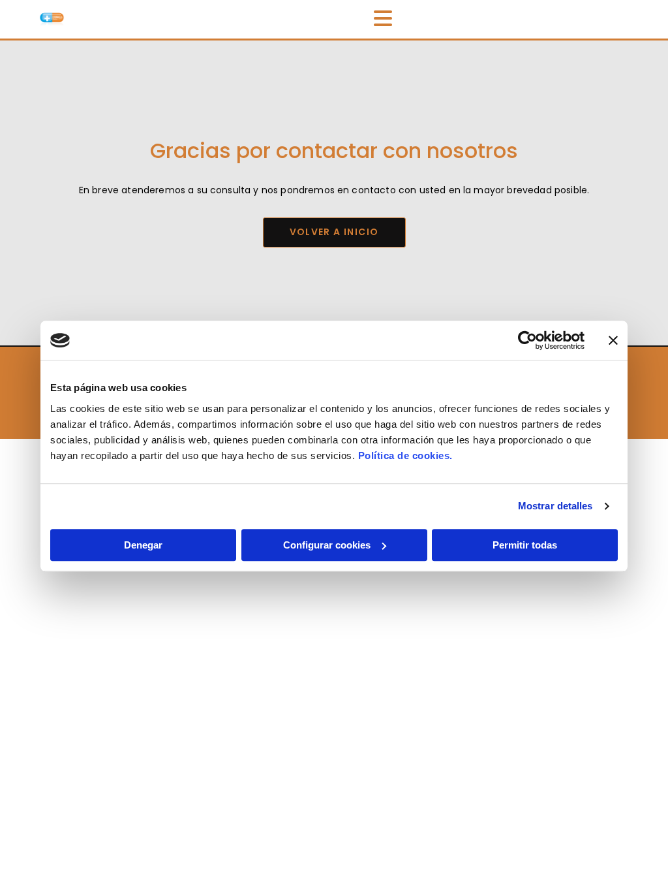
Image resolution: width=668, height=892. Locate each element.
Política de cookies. (405, 455)
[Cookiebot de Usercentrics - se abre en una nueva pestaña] (527, 340)
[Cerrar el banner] (613, 340)
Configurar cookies (327, 544)
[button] (334, 232)
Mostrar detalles (555, 505)
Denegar (143, 544)
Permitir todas (525, 544)
